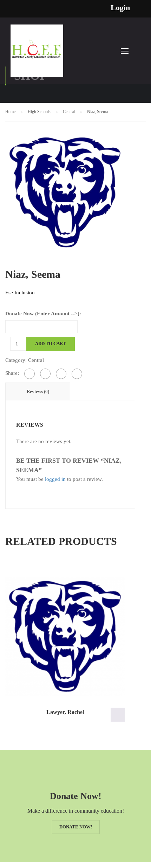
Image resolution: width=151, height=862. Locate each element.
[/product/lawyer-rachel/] (65, 636)
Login (120, 7)
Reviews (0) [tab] (38, 391)
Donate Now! (75, 826)
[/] (37, 54)
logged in (55, 479)
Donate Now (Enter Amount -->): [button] (118, 715)
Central (69, 111)
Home (10, 111)
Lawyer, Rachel (65, 712)
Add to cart (50, 343)
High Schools (39, 111)
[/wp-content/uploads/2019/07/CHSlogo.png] (65, 192)
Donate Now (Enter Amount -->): (43, 313)
